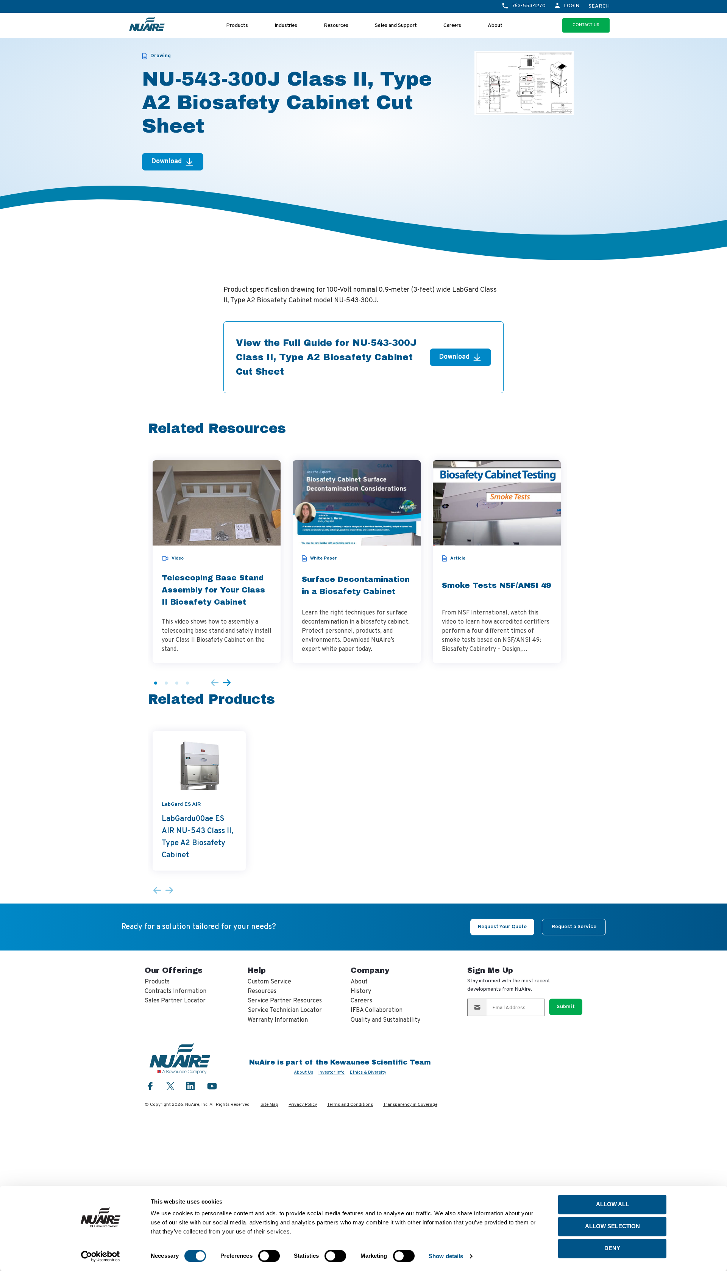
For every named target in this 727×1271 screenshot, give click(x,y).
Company (370, 970)
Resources (336, 25)
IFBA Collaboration (377, 1010)
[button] (155, 683)
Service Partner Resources (285, 1001)
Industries (286, 25)
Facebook (150, 1086)
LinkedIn (190, 1086)
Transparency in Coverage (410, 1105)
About (495, 25)
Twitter (170, 1085)
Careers (452, 25)
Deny (612, 1248)
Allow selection (612, 1226)
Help (257, 970)
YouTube (212, 1086)
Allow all (612, 1204)
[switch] (269, 1256)
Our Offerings (174, 970)
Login (571, 6)
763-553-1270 (529, 6)
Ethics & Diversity (368, 1072)
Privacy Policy (303, 1105)
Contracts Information (175, 991)
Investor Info (331, 1072)
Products (237, 25)
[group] (217, 561)
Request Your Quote (502, 927)
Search (599, 6)
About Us (303, 1072)
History (361, 991)
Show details (446, 1256)
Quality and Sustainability (385, 1020)
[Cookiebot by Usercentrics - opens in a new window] (100, 1256)
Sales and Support (396, 25)
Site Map (269, 1105)
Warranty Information (278, 1020)
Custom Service (269, 982)
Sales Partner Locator (175, 1001)
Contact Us (586, 25)
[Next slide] (226, 683)
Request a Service (574, 927)
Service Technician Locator (285, 1010)
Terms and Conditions (350, 1105)
